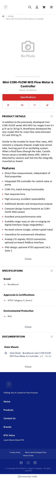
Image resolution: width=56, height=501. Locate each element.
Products (8, 410)
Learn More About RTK (14, 440)
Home (7, 401)
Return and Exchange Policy (35, 452)
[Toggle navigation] (51, 7)
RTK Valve (9, 435)
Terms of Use (28, 456)
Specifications (28, 97)
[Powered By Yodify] (28, 479)
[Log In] (37, 7)
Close (28, 258)
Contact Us (10, 418)
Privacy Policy (15, 452)
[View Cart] (44, 7)
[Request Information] (22, 105)
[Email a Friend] (47, 105)
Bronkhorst (31, 90)
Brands (7, 427)
